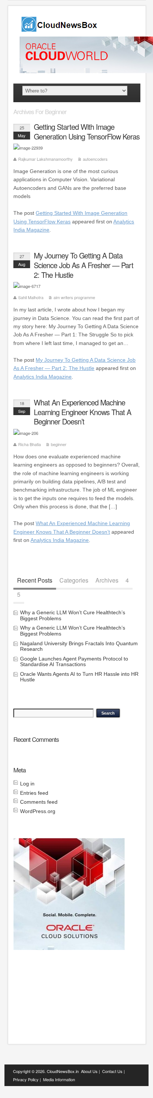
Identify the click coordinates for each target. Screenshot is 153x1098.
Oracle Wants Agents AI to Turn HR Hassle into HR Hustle (79, 677)
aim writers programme (74, 297)
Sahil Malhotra (30, 297)
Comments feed (39, 802)
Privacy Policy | (27, 1079)
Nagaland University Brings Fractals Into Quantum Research (79, 646)
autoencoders (95, 159)
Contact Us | (113, 1071)
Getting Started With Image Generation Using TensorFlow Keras (87, 131)
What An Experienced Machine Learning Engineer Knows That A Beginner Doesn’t (82, 412)
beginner (58, 444)
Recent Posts (34, 579)
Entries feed (34, 793)
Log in (27, 784)
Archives (106, 579)
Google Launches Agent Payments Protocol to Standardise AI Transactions (74, 661)
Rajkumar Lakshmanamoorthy (45, 159)
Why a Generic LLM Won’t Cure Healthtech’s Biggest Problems (72, 615)
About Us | (90, 1071)
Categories (73, 579)
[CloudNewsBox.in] (60, 29)
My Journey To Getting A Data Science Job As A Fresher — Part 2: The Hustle (83, 265)
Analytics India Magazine (42, 377)
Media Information (59, 1079)
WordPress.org (37, 811)
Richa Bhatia (29, 444)
